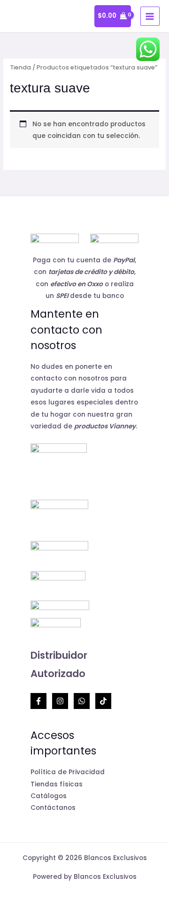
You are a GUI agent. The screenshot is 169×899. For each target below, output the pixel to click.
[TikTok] (103, 701)
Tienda (20, 67)
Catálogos (49, 796)
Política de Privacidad (68, 772)
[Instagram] (60, 701)
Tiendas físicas (57, 784)
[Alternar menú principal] (150, 16)
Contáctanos (53, 807)
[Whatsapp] (82, 701)
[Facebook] (38, 701)
